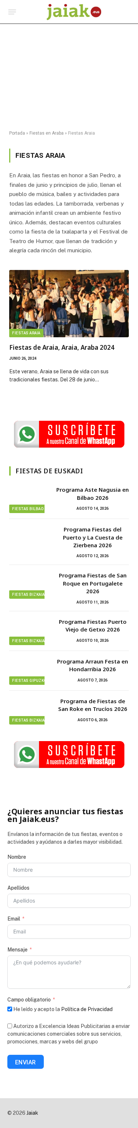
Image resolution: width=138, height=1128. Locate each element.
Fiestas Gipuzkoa (30, 681)
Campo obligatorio (29, 1000)
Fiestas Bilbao (27, 509)
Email (13, 919)
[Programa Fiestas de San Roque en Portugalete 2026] (29, 585)
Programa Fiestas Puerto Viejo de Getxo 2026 (93, 625)
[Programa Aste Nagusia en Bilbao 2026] (29, 499)
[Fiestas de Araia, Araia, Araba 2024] (69, 303)
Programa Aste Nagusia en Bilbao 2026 (92, 493)
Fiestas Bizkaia (28, 595)
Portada (17, 133)
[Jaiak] (74, 12)
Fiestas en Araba (46, 133)
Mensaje (17, 950)
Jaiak (32, 1113)
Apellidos (18, 888)
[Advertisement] (69, 77)
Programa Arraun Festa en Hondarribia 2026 (92, 665)
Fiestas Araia (26, 333)
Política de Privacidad (87, 1009)
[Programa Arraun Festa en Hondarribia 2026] (29, 671)
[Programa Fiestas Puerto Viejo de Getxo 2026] (29, 631)
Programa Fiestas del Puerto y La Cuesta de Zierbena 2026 (93, 537)
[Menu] (12, 12)
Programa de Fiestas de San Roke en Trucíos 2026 (92, 704)
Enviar (25, 1062)
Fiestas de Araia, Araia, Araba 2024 (61, 347)
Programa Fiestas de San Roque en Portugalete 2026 (93, 583)
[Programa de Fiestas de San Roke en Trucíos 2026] (29, 711)
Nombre (16, 857)
